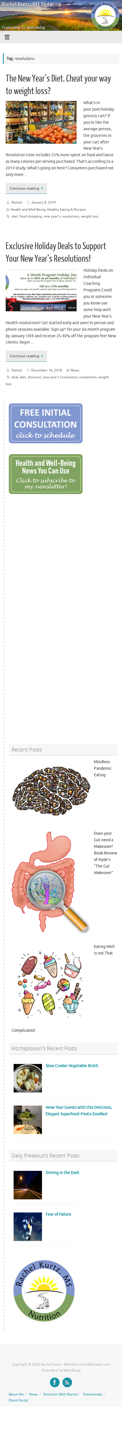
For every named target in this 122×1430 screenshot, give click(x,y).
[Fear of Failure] (28, 1239)
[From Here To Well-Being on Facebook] (55, 1382)
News (75, 370)
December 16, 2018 (46, 370)
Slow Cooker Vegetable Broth (72, 1065)
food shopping (31, 216)
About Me (16, 1394)
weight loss (89, 216)
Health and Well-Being (28, 209)
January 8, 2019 (43, 202)
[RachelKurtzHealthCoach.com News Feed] (67, 1382)
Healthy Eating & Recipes (66, 209)
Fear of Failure (58, 1214)
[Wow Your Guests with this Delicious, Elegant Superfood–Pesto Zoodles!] (28, 1132)
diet (15, 216)
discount (34, 377)
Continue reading (24, 188)
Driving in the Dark (62, 1172)
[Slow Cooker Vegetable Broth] (28, 1091)
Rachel (17, 202)
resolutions (70, 216)
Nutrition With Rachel (60, 1394)
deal (15, 377)
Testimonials (92, 1394)
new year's (52, 216)
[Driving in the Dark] (28, 1198)
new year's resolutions (60, 377)
